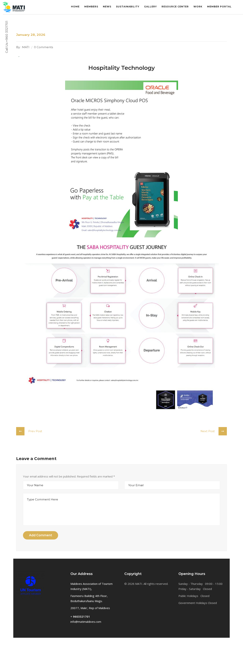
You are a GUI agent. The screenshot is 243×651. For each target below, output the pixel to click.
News (107, 6)
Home (75, 6)
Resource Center (175, 6)
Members (91, 6)
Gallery (150, 6)
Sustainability (127, 6)
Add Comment (40, 535)
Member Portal (219, 6)
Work (197, 6)
